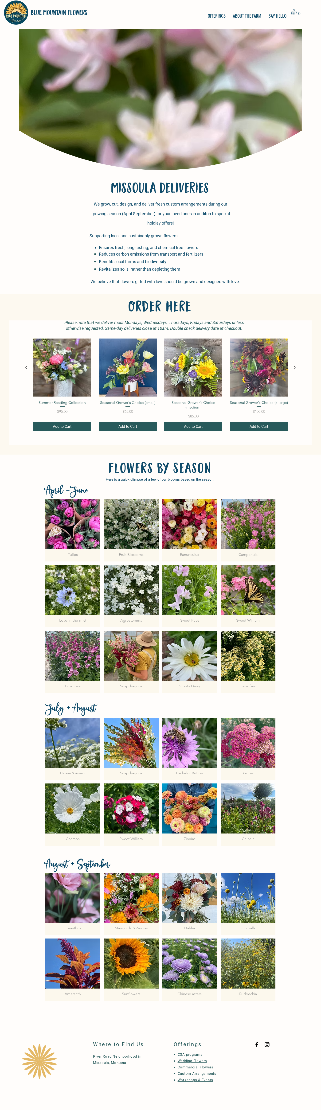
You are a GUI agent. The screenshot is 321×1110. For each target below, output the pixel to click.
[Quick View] (62, 368)
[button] (216, 16)
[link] (297, 12)
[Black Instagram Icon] (267, 1044)
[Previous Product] (26, 367)
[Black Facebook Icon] (257, 1044)
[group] (160, 385)
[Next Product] (295, 367)
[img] (72, 530)
